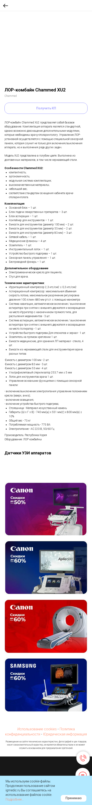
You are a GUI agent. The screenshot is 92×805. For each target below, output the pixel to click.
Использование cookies (37, 729)
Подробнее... (15, 799)
